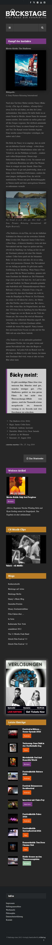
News (26, 750)
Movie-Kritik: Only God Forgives (21, 497)
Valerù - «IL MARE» (14, 565)
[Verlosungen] (26, 673)
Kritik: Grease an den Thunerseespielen (32, 857)
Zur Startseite (36, 458)
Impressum (10, 903)
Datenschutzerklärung (14, 916)
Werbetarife (10, 909)
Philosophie (10, 913)
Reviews (11, 501)
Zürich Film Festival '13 (17, 639)
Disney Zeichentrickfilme (18, 609)
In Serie (11, 619)
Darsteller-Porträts (15, 604)
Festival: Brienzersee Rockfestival (32, 787)
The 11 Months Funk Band (18, 634)
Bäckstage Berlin (14, 594)
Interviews (27, 804)
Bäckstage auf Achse (16, 589)
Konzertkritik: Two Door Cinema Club (34, 843)
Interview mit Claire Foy (34, 800)
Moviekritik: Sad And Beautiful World (32, 758)
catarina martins (12, 444)
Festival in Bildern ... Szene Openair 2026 (32, 730)
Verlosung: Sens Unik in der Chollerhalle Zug (33, 744)
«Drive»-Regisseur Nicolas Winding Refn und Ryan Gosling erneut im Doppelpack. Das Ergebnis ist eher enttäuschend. (25, 511)
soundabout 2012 (14, 629)
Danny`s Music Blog (16, 599)
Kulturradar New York (17, 624)
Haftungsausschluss (13, 906)
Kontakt (9, 919)
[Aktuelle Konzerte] (26, 700)
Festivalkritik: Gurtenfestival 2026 (32, 829)
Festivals (27, 736)
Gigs (25, 835)
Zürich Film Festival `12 (17, 644)
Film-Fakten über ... (16, 614)
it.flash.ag (42, 937)
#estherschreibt (14, 584)
